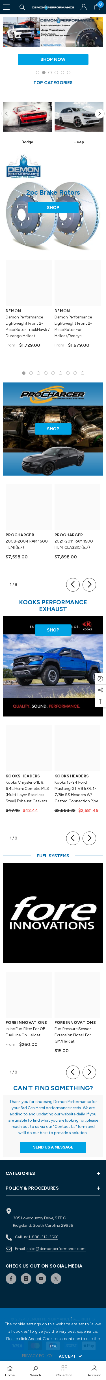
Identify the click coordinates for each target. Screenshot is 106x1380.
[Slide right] (89, 585)
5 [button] (62, 72)
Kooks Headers (23, 776)
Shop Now (53, 59)
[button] (100, 113)
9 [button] (82, 373)
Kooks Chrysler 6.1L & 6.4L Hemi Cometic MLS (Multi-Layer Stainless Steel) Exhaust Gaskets (27, 791)
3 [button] (50, 72)
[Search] (22, 7)
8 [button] (75, 373)
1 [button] (37, 72)
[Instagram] (26, 1278)
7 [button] (68, 373)
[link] (35, 1370)
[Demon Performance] (27, 117)
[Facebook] (11, 1278)
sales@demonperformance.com (56, 1248)
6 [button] (68, 72)
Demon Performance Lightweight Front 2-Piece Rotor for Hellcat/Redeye (73, 326)
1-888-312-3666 (43, 1237)
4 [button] (56, 72)
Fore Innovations (26, 1022)
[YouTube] (41, 1278)
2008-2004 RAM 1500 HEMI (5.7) (27, 544)
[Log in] (84, 7)
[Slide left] (73, 585)
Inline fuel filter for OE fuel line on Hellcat (25, 1031)
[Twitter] (56, 1278)
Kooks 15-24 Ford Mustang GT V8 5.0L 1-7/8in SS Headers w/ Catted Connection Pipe (76, 791)
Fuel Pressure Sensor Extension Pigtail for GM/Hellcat (73, 1035)
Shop (53, 207)
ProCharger (20, 535)
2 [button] (44, 72)
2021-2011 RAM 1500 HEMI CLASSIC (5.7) (74, 544)
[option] (53, 46)
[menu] (6, 7)
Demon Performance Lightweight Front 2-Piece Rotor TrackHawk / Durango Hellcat (27, 326)
